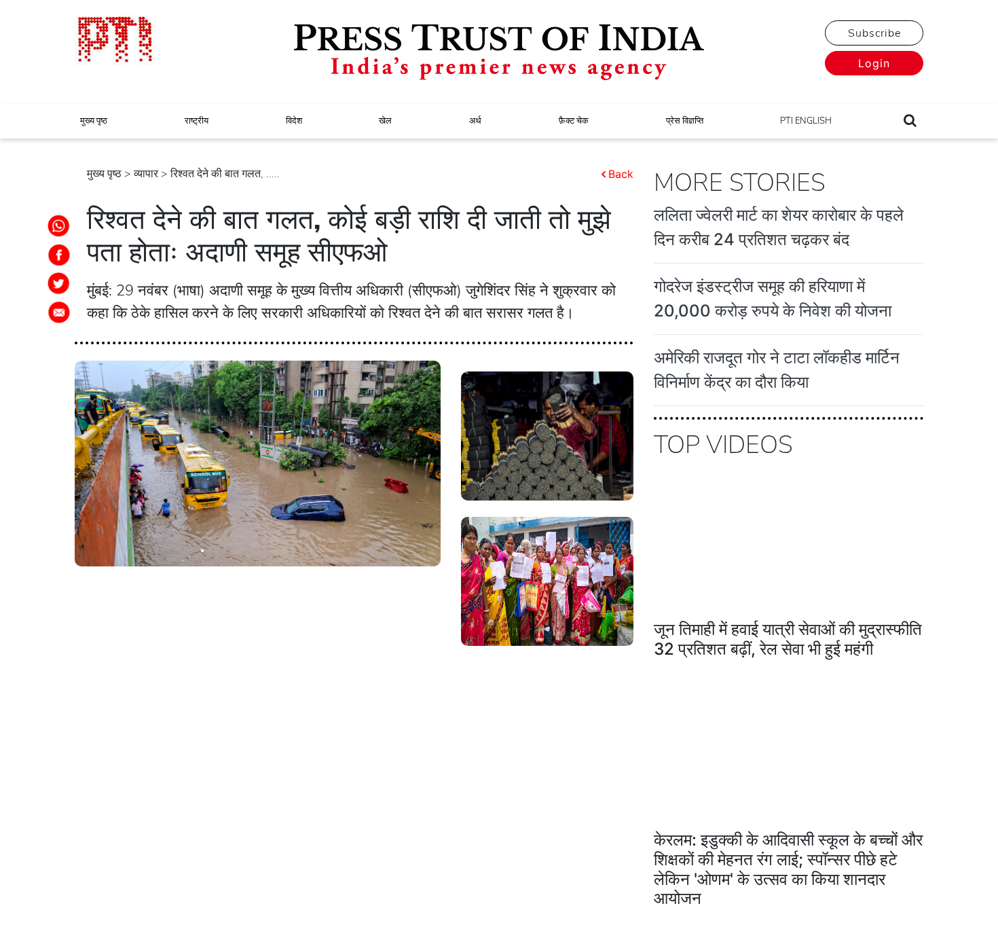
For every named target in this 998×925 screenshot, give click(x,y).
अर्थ (475, 121)
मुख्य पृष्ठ (93, 121)
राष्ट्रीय (196, 121)
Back (620, 174)
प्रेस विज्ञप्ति (684, 121)
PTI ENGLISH (806, 121)
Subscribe (874, 33)
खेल (385, 121)
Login (874, 63)
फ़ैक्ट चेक (574, 121)
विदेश (294, 121)
